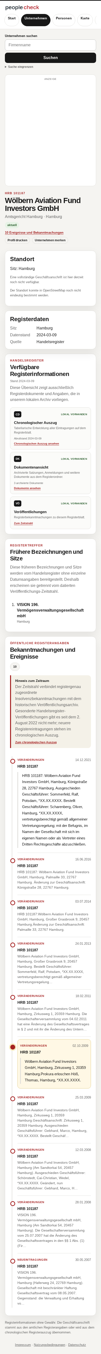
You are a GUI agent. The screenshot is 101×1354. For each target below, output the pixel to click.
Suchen (50, 58)
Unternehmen (36, 18)
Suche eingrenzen (20, 67)
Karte (85, 18)
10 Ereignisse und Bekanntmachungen (34, 232)
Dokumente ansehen (27, 488)
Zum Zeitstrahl (23, 523)
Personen (64, 18)
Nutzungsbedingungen (49, 1345)
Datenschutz (77, 1345)
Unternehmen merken (50, 240)
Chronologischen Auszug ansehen (36, 443)
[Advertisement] (50, 132)
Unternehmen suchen (21, 36)
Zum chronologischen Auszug (36, 742)
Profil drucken (17, 240)
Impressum (23, 1345)
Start (12, 18)
